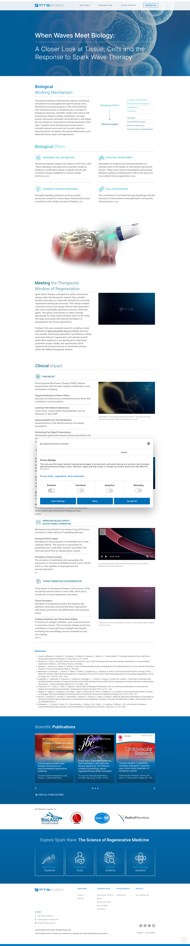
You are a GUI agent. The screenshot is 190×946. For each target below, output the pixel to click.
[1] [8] (116, 202)
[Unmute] (106, 321)
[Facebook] (145, 925)
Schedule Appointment (46, 923)
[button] (84, 5)
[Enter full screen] (151, 321)
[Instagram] (149, 925)
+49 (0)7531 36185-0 (45, 916)
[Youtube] (153, 925)
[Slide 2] (95, 788)
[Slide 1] (92, 788)
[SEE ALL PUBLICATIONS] (63, 794)
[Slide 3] (97, 788)
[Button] (41, 788)
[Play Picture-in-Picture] (147, 321)
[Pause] (101, 321)
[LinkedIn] (140, 925)
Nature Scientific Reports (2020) (63, 331)
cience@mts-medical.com (49, 919)
